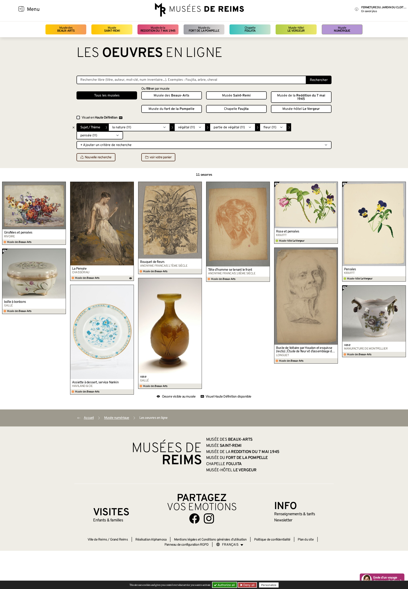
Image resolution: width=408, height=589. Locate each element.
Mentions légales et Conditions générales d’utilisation (210, 540)
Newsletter (283, 520)
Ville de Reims (97, 540)
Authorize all (226, 585)
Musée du (204, 29)
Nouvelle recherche (98, 157)
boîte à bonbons (15, 302)
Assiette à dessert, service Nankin (95, 382)
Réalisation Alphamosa (150, 540)
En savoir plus (369, 11)
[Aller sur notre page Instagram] (209, 518)
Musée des (66, 29)
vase (143, 376)
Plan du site (305, 540)
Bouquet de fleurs (152, 262)
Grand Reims (119, 540)
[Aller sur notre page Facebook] (194, 518)
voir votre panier (160, 157)
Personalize (268, 585)
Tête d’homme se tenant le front (230, 270)
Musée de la (158, 29)
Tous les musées (107, 95)
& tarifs (294, 514)
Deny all (248, 585)
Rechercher (319, 80)
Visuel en (99, 118)
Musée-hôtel (296, 29)
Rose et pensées (287, 231)
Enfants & (108, 520)
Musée (112, 29)
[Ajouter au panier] (63, 185)
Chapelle (250, 29)
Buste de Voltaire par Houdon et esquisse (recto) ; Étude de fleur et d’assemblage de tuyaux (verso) (305, 349)
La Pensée (79, 268)
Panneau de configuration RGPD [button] (186, 545)
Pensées (350, 269)
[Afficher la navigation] (21, 9)
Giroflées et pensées (18, 232)
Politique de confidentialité (272, 540)
